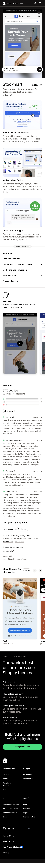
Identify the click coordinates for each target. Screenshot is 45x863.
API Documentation (10, 808)
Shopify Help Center (11, 804)
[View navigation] (40, 3)
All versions (19, 542)
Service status (29, 817)
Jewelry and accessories (7, 784)
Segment (8, 95)
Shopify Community (10, 813)
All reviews (8, 411)
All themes (22, 529)
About (25, 804)
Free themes (28, 779)
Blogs (5, 817)
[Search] (35, 3)
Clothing (6, 775)
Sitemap (6, 853)
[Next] (40, 570)
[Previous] (35, 570)
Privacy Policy (8, 841)
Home (5, 789)
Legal (25, 813)
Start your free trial (22, 747)
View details (8, 542)
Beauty (5, 779)
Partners (26, 808)
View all (26, 571)
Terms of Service (9, 836)
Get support (9, 529)
